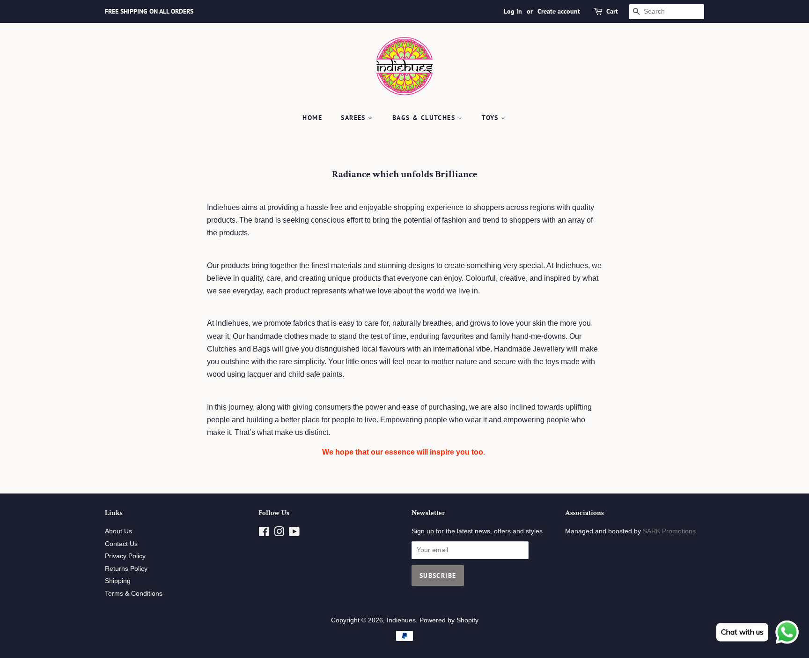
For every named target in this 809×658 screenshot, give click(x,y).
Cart (612, 11)
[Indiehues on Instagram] (279, 533)
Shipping (118, 580)
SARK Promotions (669, 531)
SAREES (354, 117)
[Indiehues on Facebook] (263, 533)
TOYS (491, 117)
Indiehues (401, 620)
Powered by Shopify (448, 620)
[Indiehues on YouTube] (294, 533)
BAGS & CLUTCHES (424, 117)
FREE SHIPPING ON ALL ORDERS (149, 11)
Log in (513, 11)
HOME (312, 117)
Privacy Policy (125, 556)
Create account (558, 11)
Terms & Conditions (133, 593)
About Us (118, 531)
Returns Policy (126, 568)
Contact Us (121, 543)
